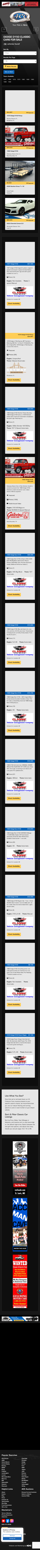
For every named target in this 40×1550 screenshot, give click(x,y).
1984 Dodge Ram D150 (14, 829)
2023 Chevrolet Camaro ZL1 (15, 223)
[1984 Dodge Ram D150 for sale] (20, 817)
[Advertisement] (20, 1346)
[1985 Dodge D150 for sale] (20, 749)
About (3, 1492)
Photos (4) (11, 978)
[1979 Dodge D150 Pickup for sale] (20, 100)
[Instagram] (12, 1521)
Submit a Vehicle (26, 1494)
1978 (14, 79)
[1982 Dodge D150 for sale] (20, 953)
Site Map (4, 1503)
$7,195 (30, 1035)
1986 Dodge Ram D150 (14, 693)
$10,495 (30, 897)
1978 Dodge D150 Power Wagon (16, 1035)
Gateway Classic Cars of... (14, 154)
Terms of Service (6, 1513)
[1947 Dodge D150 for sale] (20, 252)
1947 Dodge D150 (12, 264)
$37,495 (30, 264)
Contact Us (5, 1499)
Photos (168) (13, 500)
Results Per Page (9, 57)
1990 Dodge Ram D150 (14, 555)
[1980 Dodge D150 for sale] (20, 397)
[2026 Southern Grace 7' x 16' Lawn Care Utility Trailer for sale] (20, 171)
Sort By (5, 49)
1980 (23, 79)
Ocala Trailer (10, 191)
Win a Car (4, 1507)
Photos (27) (11, 774)
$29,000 (30, 481)
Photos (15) (11, 1048)
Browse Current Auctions (29, 1492)
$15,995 (30, 625)
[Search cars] (4, 29)
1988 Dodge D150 (12, 625)
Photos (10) (11, 706)
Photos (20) (11, 842)
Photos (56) (12, 355)
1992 (9, 82)
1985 (32, 79)
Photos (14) (11, 277)
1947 (5, 79)
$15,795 (30, 693)
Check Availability (14, 304)
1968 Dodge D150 (12, 897)
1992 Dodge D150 (12, 151)
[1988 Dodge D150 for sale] (20, 613)
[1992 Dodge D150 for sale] (20, 136)
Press (3, 1498)
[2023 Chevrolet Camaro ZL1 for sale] (20, 208)
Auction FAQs (26, 1496)
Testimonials (5, 1501)
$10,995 (30, 829)
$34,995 (30, 409)
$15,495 (30, 761)
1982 (27, 79)
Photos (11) (11, 638)
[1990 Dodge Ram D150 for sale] (20, 543)
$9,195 (30, 965)
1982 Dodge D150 (12, 965)
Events (4, 1494)
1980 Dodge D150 (12, 409)
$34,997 (30, 336)
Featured (11, 351)
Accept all (12, 1538)
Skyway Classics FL (12, 119)
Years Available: (8, 76)
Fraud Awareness (7, 1505)
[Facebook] (7, 1521)
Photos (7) (11, 422)
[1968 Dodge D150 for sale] (20, 885)
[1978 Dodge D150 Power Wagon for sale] (20, 1023)
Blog (3, 1496)
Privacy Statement (7, 1515)
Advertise (4, 1517)
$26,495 (30, 555)
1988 (5, 82)
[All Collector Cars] (20, 14)
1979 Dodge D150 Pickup (14, 116)
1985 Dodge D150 (12, 761)
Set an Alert (9, 72)
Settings (12, 1535)
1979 (18, 79)
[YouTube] (3, 1521)
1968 (9, 79)
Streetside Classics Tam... (14, 226)
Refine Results (11, 67)
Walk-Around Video (14, 504)
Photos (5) (11, 910)
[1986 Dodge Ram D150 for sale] (20, 681)
